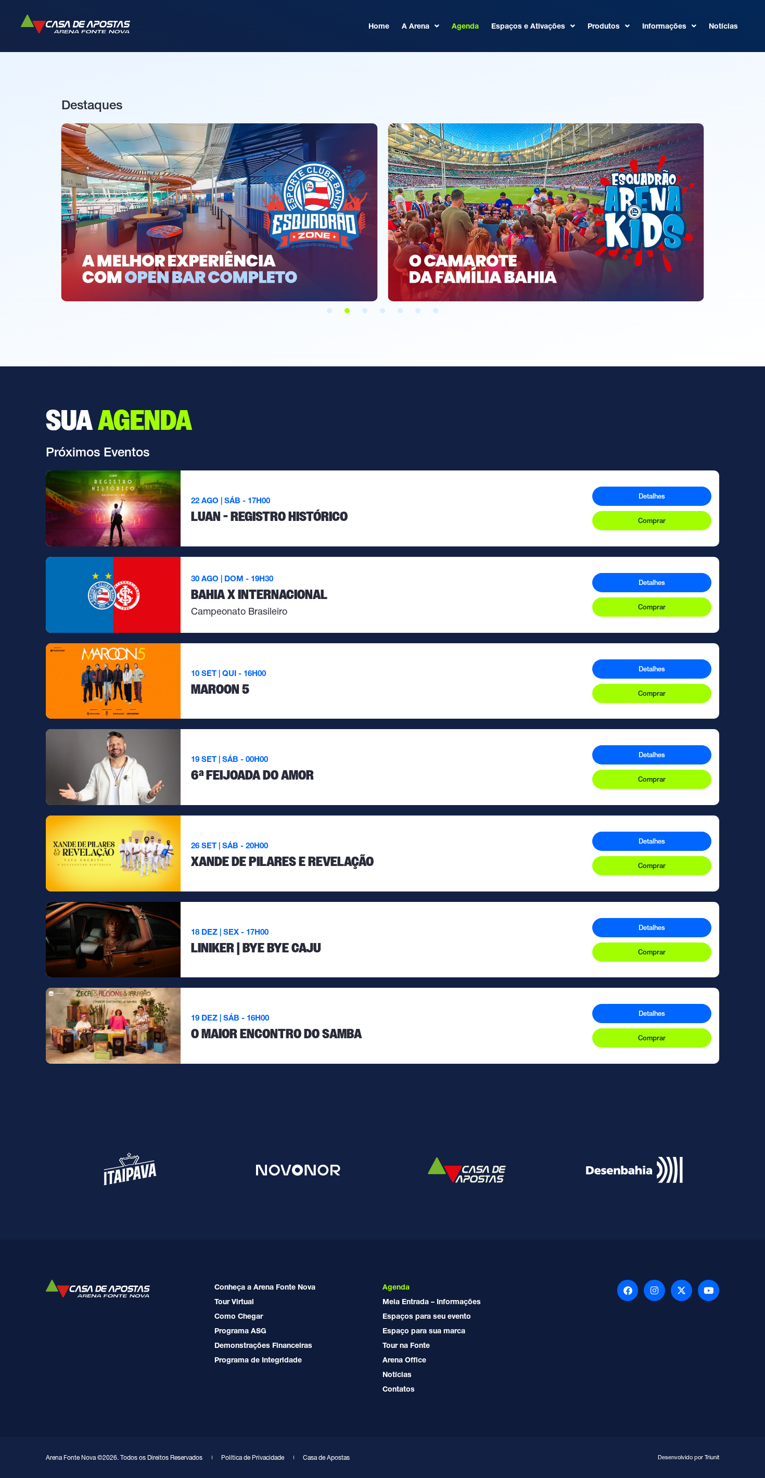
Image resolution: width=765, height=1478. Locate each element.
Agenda (465, 26)
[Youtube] (708, 1290)
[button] (329, 310)
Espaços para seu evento (426, 1316)
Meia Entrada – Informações (431, 1301)
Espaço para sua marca (423, 1330)
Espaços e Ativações (528, 26)
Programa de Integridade (258, 1360)
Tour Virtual (234, 1301)
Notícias (723, 26)
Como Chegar (238, 1316)
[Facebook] (628, 1290)
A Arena (415, 26)
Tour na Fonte (406, 1345)
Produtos (604, 26)
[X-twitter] (681, 1290)
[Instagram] (654, 1290)
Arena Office (404, 1360)
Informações (664, 26)
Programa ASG (240, 1330)
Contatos (398, 1389)
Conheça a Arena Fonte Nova (264, 1287)
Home (378, 26)
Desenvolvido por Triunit (688, 1457)
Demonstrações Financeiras (263, 1345)
